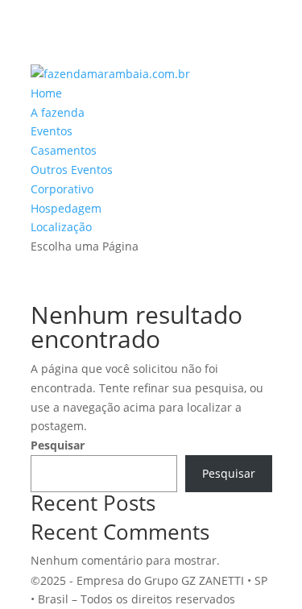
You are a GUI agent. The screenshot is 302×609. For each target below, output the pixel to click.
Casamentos (64, 150)
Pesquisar (58, 445)
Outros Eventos (72, 169)
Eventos (51, 131)
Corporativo (62, 189)
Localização (61, 226)
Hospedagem (66, 208)
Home (46, 93)
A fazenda (58, 112)
